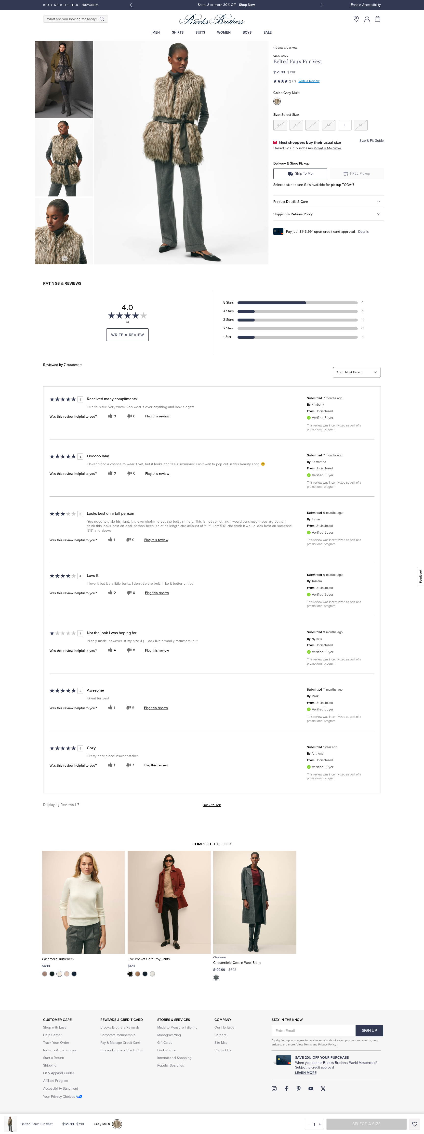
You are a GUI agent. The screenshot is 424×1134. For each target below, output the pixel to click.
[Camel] (137, 974)
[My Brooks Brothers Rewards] (70, 5)
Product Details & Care (290, 201)
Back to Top (212, 805)
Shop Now (247, 5)
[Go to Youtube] (310, 1088)
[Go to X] (323, 1088)
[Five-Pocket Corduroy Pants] (169, 902)
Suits (200, 32)
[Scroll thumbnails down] (64, 258)
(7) (294, 81)
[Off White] (66, 974)
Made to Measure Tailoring (177, 1027)
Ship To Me (304, 173)
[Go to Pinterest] (298, 1088)
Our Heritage (224, 1027)
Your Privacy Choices (59, 1097)
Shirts (178, 32)
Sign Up (369, 1030)
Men (156, 32)
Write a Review (309, 81)
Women (224, 32)
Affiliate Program (55, 1081)
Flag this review (157, 416)
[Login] (367, 19)
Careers (220, 1035)
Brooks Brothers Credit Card (122, 1050)
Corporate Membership (117, 1035)
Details (363, 232)
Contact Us (222, 1050)
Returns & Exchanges (59, 1050)
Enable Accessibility (366, 5)
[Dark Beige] (44, 974)
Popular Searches (170, 1065)
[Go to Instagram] (274, 1088)
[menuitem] (156, 32)
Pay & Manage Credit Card (120, 1043)
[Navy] (74, 974)
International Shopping (174, 1058)
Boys (247, 32)
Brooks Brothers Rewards (120, 1027)
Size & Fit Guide (371, 141)
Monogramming (169, 1035)
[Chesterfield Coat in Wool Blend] (254, 902)
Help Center (52, 1035)
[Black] (52, 974)
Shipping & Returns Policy (293, 214)
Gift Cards (164, 1043)
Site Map (220, 1043)
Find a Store (166, 1050)
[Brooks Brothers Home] (212, 19)
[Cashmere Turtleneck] (83, 902)
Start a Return (53, 1058)
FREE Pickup (360, 173)
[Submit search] (102, 19)
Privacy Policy (327, 1044)
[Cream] (59, 974)
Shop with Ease (54, 1027)
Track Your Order (56, 1043)
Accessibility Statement (60, 1088)
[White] (152, 974)
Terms (308, 1044)
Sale (268, 32)
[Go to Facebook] (286, 1088)
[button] (378, 19)
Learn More (306, 1073)
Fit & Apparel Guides (59, 1073)
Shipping (49, 1065)
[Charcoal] (216, 977)
